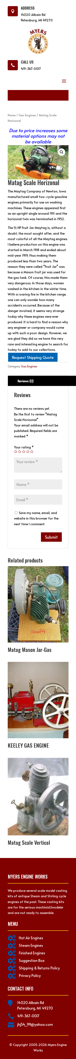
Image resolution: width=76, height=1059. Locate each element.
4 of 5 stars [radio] (27, 451)
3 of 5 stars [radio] (23, 451)
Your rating (24, 447)
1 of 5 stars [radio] (15, 451)
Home (12, 115)
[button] (61, 152)
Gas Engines (27, 115)
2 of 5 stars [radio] (19, 451)
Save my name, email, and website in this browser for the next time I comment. (36, 518)
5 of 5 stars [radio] (31, 451)
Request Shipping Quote (33, 357)
